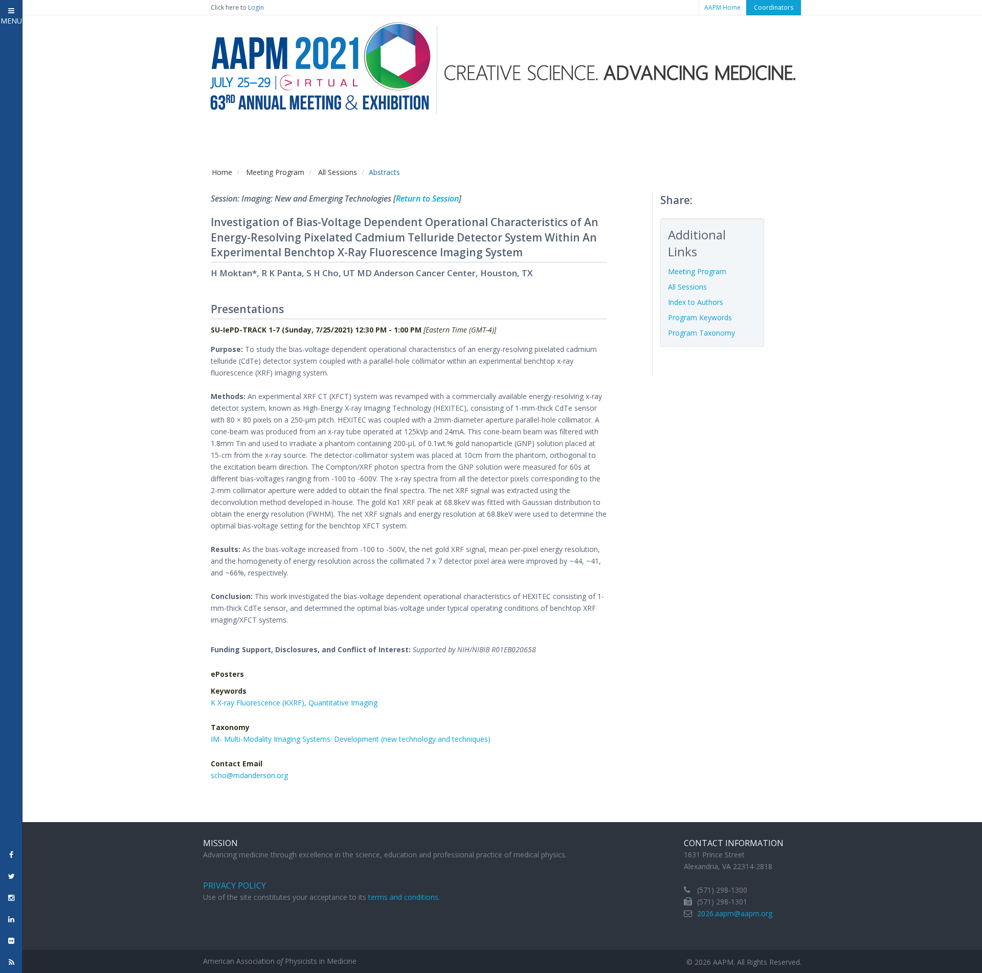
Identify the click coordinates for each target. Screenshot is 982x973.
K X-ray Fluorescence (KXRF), (259, 702)
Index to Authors (695, 302)
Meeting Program (275, 172)
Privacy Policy (234, 885)
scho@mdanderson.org (249, 775)
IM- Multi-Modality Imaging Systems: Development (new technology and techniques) (350, 739)
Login (256, 7)
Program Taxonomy (701, 333)
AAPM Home (722, 7)
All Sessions (337, 172)
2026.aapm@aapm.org (734, 913)
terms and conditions (403, 897)
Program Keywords (700, 317)
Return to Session (427, 198)
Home (222, 172)
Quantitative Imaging (342, 702)
